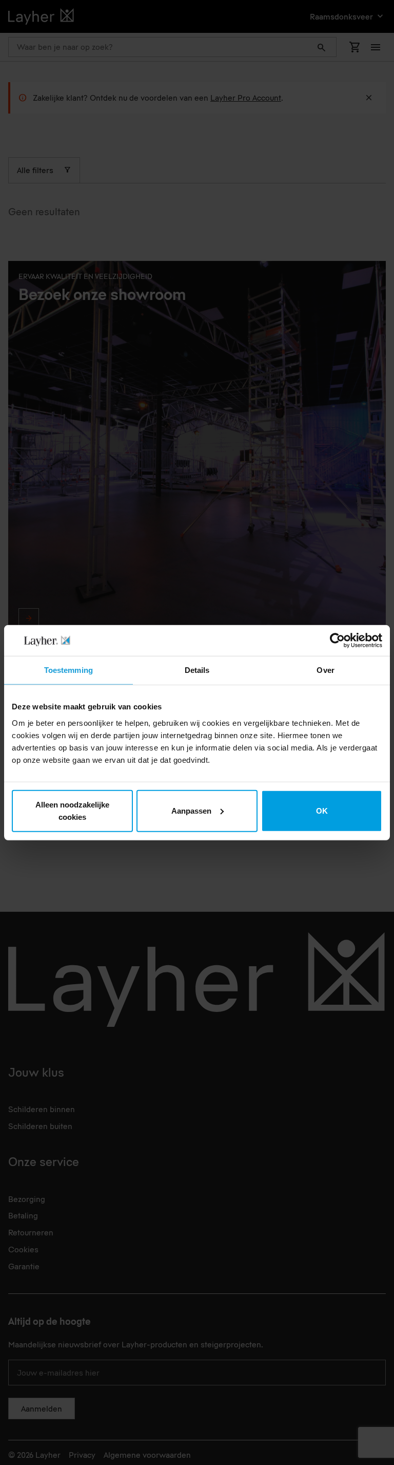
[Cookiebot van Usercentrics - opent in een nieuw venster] (337, 640)
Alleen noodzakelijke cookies (72, 810)
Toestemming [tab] (68, 670)
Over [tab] (325, 670)
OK (322, 810)
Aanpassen (191, 810)
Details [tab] (197, 670)
